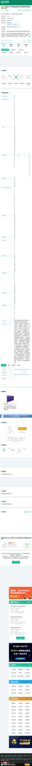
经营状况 (26, 45)
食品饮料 (20, 726)
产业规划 (13, 669)
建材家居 (20, 720)
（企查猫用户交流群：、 (9, 757)
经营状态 (4, 237)
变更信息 (3, 471)
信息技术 (20, 706)
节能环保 (20, 703)
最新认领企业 (14, 602)
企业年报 (18, 45)
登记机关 (4, 215)
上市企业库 (27, 693)
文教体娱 (27, 723)
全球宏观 (27, 686)
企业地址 (4, 321)
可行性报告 (13, 673)
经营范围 (4, 324)
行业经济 (13, 689)
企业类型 (4, 255)
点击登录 (22, 428)
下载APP (27, 764)
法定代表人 (4, 96)
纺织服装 (27, 726)
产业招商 (27, 669)
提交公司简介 (27, 512)
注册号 (18, 155)
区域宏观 (20, 686)
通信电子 (27, 706)
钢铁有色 (27, 716)
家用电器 (13, 710)
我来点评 (27, 547)
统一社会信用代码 (6, 187)
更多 (30, 665)
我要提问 (27, 544)
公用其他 (27, 729)
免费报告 (20, 733)
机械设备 (27, 710)
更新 (10, 40)
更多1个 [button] (20, 27)
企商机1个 (16, 24)
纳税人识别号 (5, 99)
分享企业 (29, 40)
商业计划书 (27, 673)
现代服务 (13, 723)
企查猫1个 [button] (9, 24)
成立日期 (4, 240)
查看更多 (29, 602)
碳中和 (20, 673)
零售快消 (13, 729)
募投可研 (13, 676)
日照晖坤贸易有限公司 (15, 627)
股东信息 (3, 445)
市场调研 (27, 676)
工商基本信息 (4, 93)
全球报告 (13, 733)
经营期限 (4, 273)
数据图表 (27, 689)
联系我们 (25, 755)
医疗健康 (13, 706)
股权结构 (22, 83)
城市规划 (27, 720)
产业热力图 (13, 693)
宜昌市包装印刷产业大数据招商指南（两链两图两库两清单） (10, 408)
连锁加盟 (16, 374)
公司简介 (3, 512)
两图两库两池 (27, 732)
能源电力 (13, 703)
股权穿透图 (28, 84)
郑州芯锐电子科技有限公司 (16, 617)
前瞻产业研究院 (8, 755)
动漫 (25, 372)
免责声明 (15, 755)
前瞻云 (2, 755)
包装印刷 (13, 726)
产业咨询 (13, 665)
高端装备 (20, 710)
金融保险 (27, 703)
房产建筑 (13, 720)
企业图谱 (3, 83)
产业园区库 (20, 693)
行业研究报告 (14, 699)
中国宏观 (13, 686)
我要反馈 (16, 562)
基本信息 (3, 45)
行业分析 (20, 689)
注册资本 (4, 178)
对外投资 (3, 501)
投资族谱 (10, 83)
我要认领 (20, 638)
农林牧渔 (20, 729)
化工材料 (20, 716)
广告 (22, 372)
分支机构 (3, 491)
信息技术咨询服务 (18, 369)
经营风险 (11, 45)
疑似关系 (16, 83)
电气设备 (13, 713)
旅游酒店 (20, 723)
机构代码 (4, 155)
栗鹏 (9, 16)
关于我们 (20, 755)
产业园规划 (20, 669)
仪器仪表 (20, 713)
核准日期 (4, 305)
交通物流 (27, 713)
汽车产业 (13, 716)
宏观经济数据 (14, 682)
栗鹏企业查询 (26, 369)
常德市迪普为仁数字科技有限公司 (18, 606)
